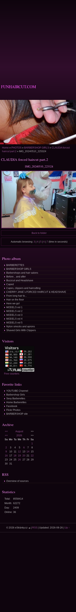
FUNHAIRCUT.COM (18, 86)
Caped (10, 284)
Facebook (11, 406)
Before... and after (16, 276)
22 (32, 455)
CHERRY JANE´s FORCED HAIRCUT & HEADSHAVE (36, 292)
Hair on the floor (15, 299)
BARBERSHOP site (17, 413)
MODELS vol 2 (14, 311)
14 (28, 451)
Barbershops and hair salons (22, 272)
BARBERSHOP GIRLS (36, 147)
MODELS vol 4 (14, 318)
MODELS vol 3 (14, 315)
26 (19, 459)
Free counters (11, 373)
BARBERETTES (15, 265)
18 (15, 455)
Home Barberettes (16, 402)
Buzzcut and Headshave (19, 280)
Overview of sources (17, 481)
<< (6, 431)
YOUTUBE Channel (17, 390)
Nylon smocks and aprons (20, 326)
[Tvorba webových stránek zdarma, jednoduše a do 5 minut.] (29, 528)
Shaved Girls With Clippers (21, 330)
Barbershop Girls (15, 394)
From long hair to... (16, 295)
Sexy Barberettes (15, 398)
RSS (34, 527)
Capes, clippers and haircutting (23, 288)
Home (5, 147)
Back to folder (39, 233)
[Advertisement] (38, 38)
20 (23, 455)
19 (19, 455)
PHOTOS (16, 147)
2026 (19, 435)
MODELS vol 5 (14, 322)
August (19, 431)
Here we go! (13, 303)
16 (6, 455)
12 (19, 451)
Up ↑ (67, 527)
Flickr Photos (13, 410)
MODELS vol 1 (14, 307)
